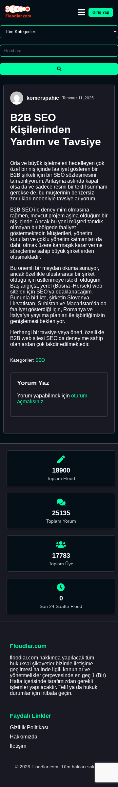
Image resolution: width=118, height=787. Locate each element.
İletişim (18, 746)
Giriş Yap (100, 12)
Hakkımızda (23, 736)
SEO (40, 360)
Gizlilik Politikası (29, 727)
